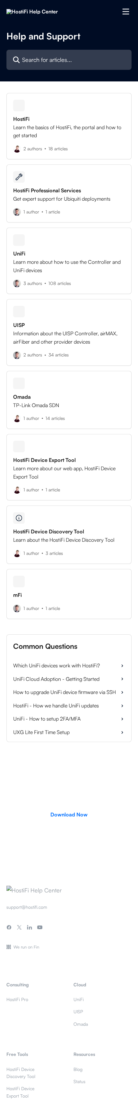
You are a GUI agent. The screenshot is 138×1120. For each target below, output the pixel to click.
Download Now (69, 814)
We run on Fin (26, 946)
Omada (80, 1024)
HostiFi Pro (17, 999)
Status (79, 1081)
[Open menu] (126, 11)
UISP (78, 1011)
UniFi (78, 999)
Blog (77, 1069)
